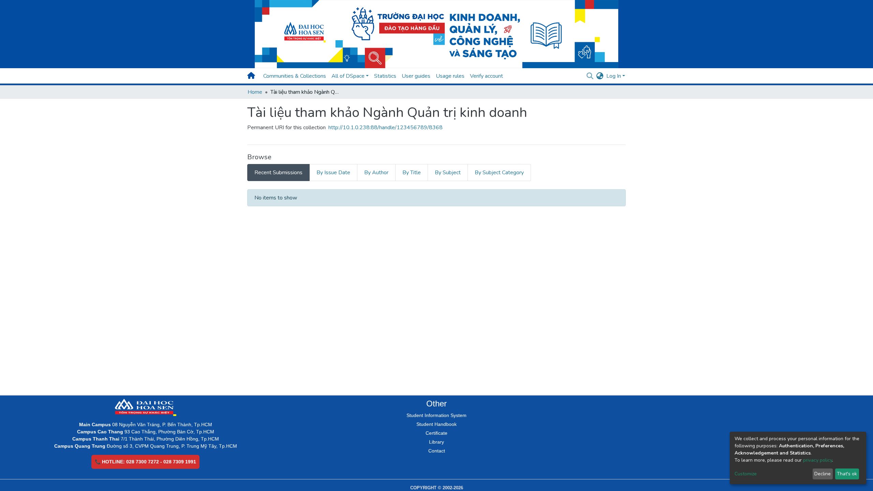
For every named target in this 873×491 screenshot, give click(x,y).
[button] (600, 76)
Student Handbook (436, 424)
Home (255, 92)
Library (436, 442)
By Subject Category (499, 172)
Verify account (486, 76)
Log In (613, 76)
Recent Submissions (278, 172)
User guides (416, 76)
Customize (746, 474)
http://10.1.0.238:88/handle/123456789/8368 (385, 127)
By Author (376, 172)
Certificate (436, 433)
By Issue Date (333, 172)
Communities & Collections (294, 76)
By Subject (448, 172)
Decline (822, 474)
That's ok (847, 474)
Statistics (385, 76)
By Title (411, 172)
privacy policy (817, 460)
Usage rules (450, 76)
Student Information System (436, 415)
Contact (436, 450)
